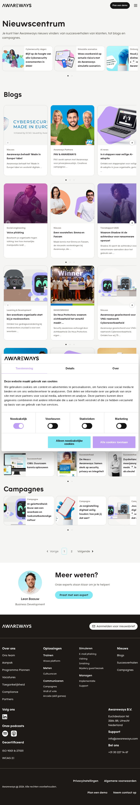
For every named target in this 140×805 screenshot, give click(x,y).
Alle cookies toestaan (114, 442)
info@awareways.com (123, 738)
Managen (85, 675)
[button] (133, 61)
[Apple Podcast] (14, 733)
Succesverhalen (127, 662)
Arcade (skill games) (54, 696)
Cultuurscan (50, 673)
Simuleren (85, 648)
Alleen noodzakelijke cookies (69, 442)
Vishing (83, 658)
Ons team (8, 655)
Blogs (120, 655)
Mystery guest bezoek (91, 668)
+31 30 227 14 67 (118, 752)
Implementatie (87, 681)
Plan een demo (119, 5)
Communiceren (53, 681)
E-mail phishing (87, 654)
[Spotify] (5, 733)
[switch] (53, 426)
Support (83, 685)
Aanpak (7, 662)
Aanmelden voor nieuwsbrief (116, 626)
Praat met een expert (74, 595)
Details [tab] (70, 368)
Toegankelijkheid (13, 684)
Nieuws (122, 648)
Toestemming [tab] (24, 368)
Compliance (10, 692)
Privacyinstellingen (85, 781)
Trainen (48, 655)
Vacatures (8, 677)
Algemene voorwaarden (120, 781)
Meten (47, 668)
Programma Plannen (16, 670)
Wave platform (51, 661)
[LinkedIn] (5, 716)
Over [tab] (115, 368)
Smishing (84, 663)
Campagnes (50, 686)
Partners (7, 699)
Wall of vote (50, 691)
